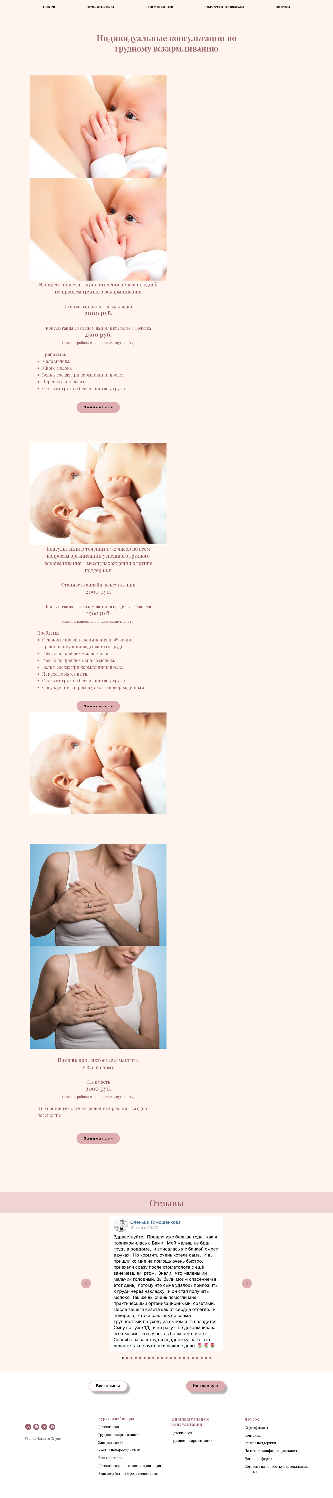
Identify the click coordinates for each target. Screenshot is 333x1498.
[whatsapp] (36, 1427)
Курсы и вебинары (101, 7)
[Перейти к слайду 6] (145, 1358)
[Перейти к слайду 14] (180, 1358)
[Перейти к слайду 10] (162, 1358)
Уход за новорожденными (120, 1450)
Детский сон (108, 1427)
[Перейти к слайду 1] (123, 1358)
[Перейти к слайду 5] (140, 1358)
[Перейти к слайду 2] (127, 1358)
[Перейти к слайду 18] (197, 1358)
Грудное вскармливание (118, 1434)
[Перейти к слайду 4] (136, 1358)
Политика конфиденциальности (272, 1450)
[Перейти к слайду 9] (158, 1358)
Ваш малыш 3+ (110, 1458)
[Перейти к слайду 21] (210, 1358)
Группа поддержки (160, 7)
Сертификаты (256, 1427)
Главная (49, 7)
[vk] (28, 1427)
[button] (98, 407)
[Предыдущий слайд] (86, 1283)
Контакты (283, 7)
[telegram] (44, 1427)
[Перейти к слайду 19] (202, 1358)
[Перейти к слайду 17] (193, 1358)
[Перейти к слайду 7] (149, 1358)
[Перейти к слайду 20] (206, 1358)
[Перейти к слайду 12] (171, 1358)
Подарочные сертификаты (225, 7)
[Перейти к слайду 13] (175, 1358)
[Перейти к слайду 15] (184, 1358)
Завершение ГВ (111, 1442)
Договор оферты (258, 1458)
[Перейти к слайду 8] (153, 1358)
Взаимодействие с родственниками (128, 1473)
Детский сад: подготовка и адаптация (129, 1465)
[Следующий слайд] (247, 1283)
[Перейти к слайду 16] (188, 1358)
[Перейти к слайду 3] (131, 1358)
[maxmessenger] (52, 1427)
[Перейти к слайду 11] (166, 1358)
